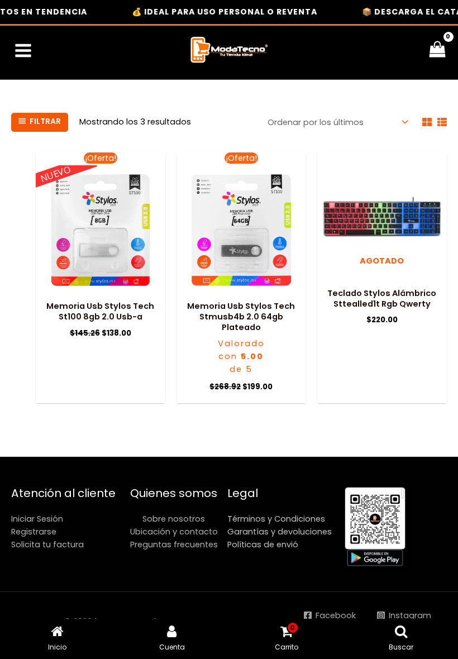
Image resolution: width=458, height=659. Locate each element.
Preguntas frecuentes (174, 544)
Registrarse (33, 531)
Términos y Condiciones (276, 518)
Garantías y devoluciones (279, 531)
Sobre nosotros (173, 518)
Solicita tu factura (47, 544)
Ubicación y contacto (174, 531)
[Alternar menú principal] (23, 50)
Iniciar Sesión (37, 518)
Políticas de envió (262, 544)
